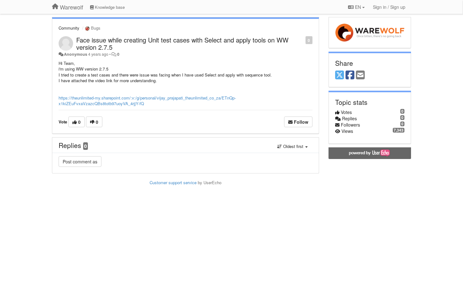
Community (69, 28)
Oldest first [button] (293, 146)
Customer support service (173, 182)
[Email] (360, 75)
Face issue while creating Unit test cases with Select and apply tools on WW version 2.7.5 (182, 43)
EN (358, 7)
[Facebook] (350, 75)
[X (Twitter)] (339, 75)
